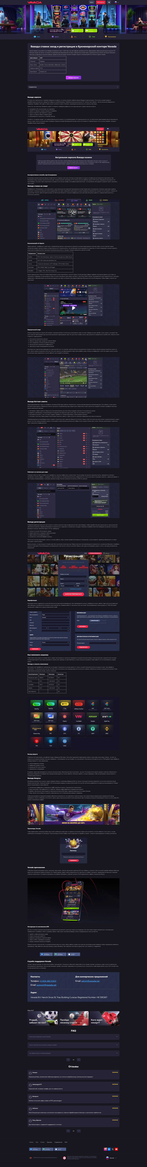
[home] (35, 2)
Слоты (31, 1142)
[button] (145, 19)
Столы (42, 1142)
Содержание (58, 1142)
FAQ (66, 1142)
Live (37, 1142)
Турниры (49, 1142)
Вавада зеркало (74, 77)
